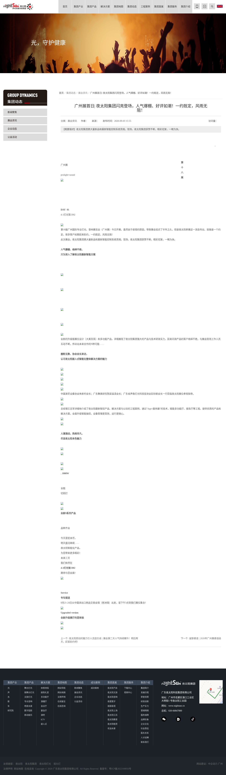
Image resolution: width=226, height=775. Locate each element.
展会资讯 (12, 120)
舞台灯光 (28, 688)
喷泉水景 (28, 706)
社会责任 (145, 728)
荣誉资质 (145, 697)
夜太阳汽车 (112, 688)
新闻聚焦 (12, 112)
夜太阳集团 (31, 764)
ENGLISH (220, 6)
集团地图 (118, 6)
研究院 (11, 710)
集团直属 (158, 6)
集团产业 (78, 6)
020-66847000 (175, 710)
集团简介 (145, 688)
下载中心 (128, 688)
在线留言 (62, 701)
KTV (43, 719)
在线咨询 (62, 706)
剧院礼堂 (45, 692)
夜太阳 (19, 764)
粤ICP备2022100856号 (120, 769)
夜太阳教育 (112, 719)
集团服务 (172, 6)
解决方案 (105, 6)
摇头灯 (57, 764)
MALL (204, 6)
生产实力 (145, 706)
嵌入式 (44, 724)
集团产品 (91, 6)
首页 (65, 6)
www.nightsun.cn (176, 706)
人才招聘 (145, 738)
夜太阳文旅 (112, 692)
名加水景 (111, 728)
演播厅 (44, 701)
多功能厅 (45, 697)
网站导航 (62, 688)
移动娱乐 (28, 715)
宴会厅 (44, 710)
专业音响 (28, 701)
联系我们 (145, 742)
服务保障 (145, 715)
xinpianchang (178, 719)
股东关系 (145, 733)
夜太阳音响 (112, 697)
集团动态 (132, 6)
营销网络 (145, 710)
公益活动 (12, 137)
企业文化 (145, 724)
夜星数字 (111, 701)
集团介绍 (185, 6)
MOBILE (197, 6)
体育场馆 (45, 688)
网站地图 (62, 692)
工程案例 (145, 6)
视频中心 (128, 692)
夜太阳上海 (112, 710)
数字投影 (28, 710)
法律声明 (62, 697)
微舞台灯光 (29, 692)
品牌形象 (145, 719)
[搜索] (212, 6)
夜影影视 (111, 706)
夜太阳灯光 (45, 764)
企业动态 (12, 129)
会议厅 (44, 706)
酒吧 (43, 715)
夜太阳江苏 (112, 715)
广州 (220, 764)
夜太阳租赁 (112, 724)
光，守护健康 (48, 43)
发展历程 (145, 692)
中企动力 (212, 764)
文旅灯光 (28, 697)
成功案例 (95, 682)
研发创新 (145, 701)
